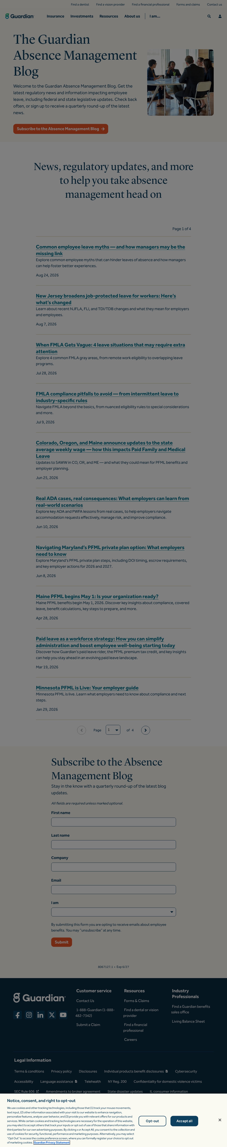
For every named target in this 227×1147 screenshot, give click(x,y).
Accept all (184, 1121)
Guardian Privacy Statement (52, 1142)
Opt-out (152, 1121)
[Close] (220, 1120)
